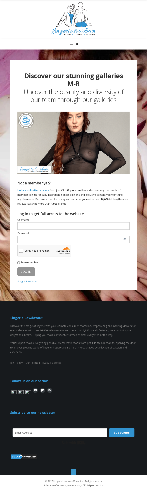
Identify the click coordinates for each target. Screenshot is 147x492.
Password (23, 233)
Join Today (16, 362)
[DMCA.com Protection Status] (23, 458)
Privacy (45, 362)
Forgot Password (27, 281)
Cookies (56, 362)
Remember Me (29, 262)
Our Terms (31, 362)
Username (23, 219)
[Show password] (125, 239)
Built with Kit (74, 442)
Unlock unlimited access (33, 190)
